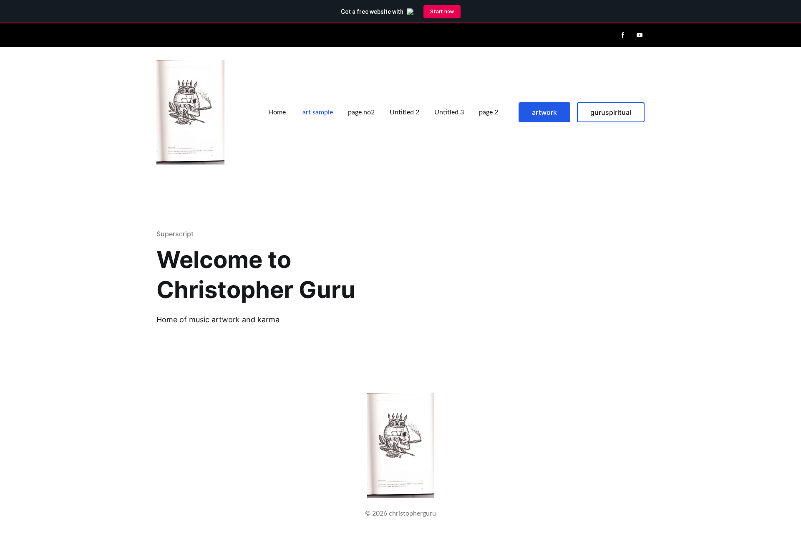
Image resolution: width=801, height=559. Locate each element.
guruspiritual (610, 112)
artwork (544, 112)
